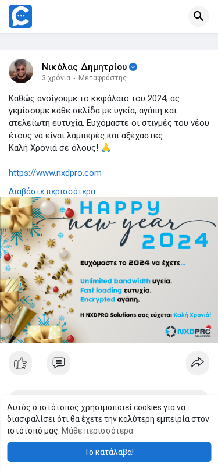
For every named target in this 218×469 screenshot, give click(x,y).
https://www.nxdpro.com (55, 173)
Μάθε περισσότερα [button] (97, 430)
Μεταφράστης (102, 78)
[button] (198, 16)
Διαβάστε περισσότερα (52, 191)
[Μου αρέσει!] (109, 366)
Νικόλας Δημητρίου (84, 67)
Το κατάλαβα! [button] (109, 452)
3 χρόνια (56, 78)
